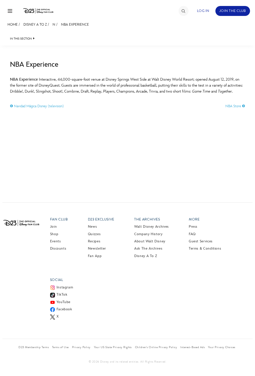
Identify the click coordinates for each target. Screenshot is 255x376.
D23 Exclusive (101, 219)
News (92, 226)
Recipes (94, 241)
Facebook (64, 309)
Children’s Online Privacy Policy (156, 347)
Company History (148, 234)
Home (12, 24)
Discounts (58, 248)
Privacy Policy (81, 347)
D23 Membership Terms (33, 347)
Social (56, 279)
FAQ (192, 234)
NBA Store (233, 106)
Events (55, 241)
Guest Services (201, 241)
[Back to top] (245, 361)
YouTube (63, 302)
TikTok (62, 294)
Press (193, 226)
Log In (203, 10)
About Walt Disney (149, 241)
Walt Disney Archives (151, 226)
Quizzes (94, 234)
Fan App (95, 256)
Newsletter (97, 248)
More (194, 219)
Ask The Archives (148, 248)
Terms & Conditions (205, 248)
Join (53, 226)
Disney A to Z (35, 24)
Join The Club (232, 10)
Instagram (65, 287)
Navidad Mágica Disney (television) (38, 106)
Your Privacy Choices (221, 347)
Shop (54, 234)
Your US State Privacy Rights (113, 347)
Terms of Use (60, 347)
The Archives (147, 219)
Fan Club (59, 219)
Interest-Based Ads (192, 347)
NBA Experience (75, 24)
